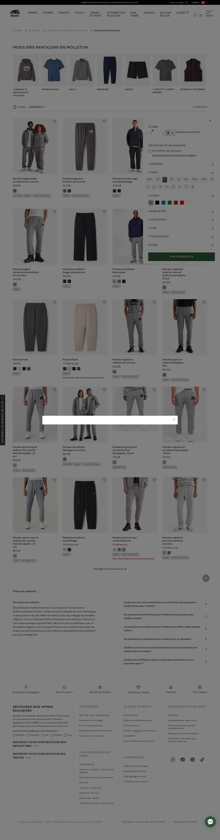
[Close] (174, 420)
